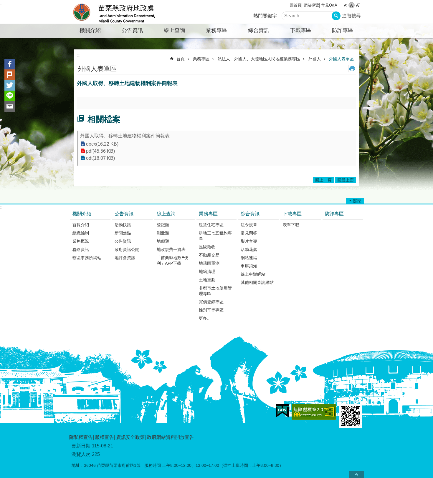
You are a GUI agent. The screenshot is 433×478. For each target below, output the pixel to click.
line (9, 96)
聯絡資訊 (80, 249)
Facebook (9, 64)
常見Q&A (329, 5)
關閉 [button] (357, 201)
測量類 (163, 233)
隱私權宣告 (81, 437)
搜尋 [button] (336, 15)
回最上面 (345, 180)
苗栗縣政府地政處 (120, 12)
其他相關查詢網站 (257, 282)
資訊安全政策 (130, 437)
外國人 (314, 58)
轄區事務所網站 (86, 257)
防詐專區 (342, 30)
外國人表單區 (341, 58)
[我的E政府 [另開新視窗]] (282, 411)
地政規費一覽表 (171, 249)
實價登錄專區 (211, 301)
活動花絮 (249, 249)
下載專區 (300, 30)
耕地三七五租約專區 (215, 236)
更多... (205, 318)
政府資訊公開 (127, 249)
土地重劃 (207, 279)
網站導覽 (311, 5)
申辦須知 (249, 266)
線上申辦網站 (253, 274)
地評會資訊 (125, 257)
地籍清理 (207, 271)
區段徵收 (207, 246)
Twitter (9, 85)
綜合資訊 (258, 30)
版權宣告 (104, 437)
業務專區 (216, 30)
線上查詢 (174, 30)
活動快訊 (123, 224)
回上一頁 (323, 180)
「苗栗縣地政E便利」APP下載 (172, 260)
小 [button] (345, 5)
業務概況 (80, 241)
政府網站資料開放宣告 (170, 437)
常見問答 (249, 233)
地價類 (163, 241)
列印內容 (352, 68)
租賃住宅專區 (211, 224)
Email (9, 106)
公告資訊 (132, 30)
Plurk (9, 74)
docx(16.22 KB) (102, 143)
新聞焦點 (123, 233)
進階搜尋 (351, 15)
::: (2, 2)
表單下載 (291, 224)
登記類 (163, 224)
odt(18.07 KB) (100, 158)
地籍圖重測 (209, 263)
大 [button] (358, 5)
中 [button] (351, 5)
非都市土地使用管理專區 (215, 291)
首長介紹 (80, 224)
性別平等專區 (211, 310)
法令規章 (249, 224)
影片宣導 (249, 241)
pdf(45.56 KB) (100, 151)
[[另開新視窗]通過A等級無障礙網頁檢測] (314, 412)
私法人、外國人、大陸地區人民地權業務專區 (259, 58)
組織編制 (80, 233)
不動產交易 (209, 255)
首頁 (180, 58)
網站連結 (249, 257)
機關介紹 (90, 30)
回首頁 (295, 5)
